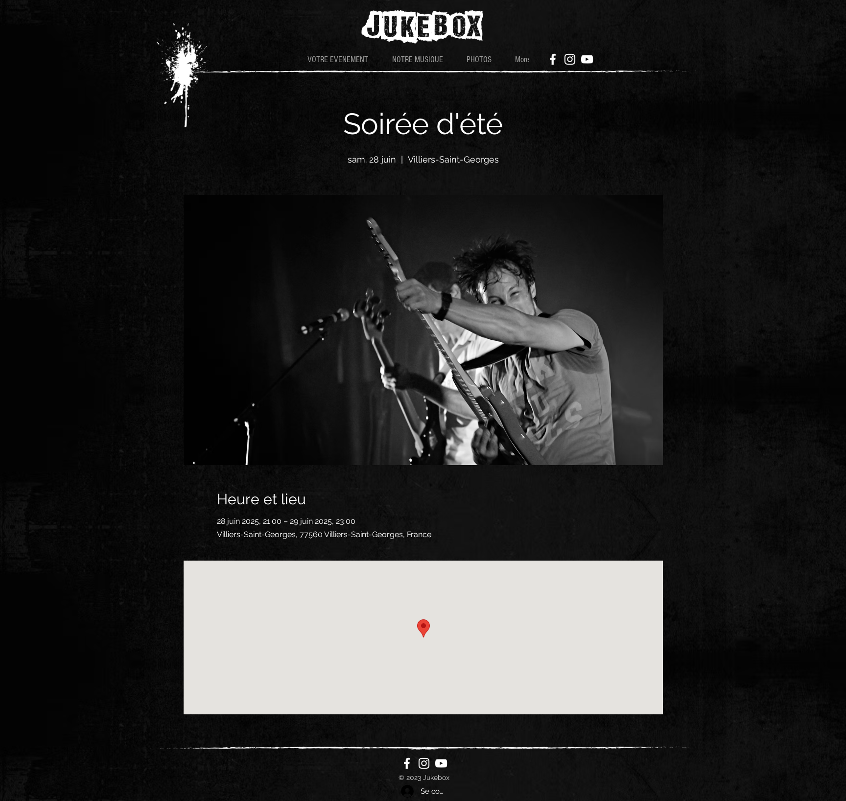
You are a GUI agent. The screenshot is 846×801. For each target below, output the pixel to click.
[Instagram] (570, 59)
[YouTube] (587, 59)
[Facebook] (552, 59)
